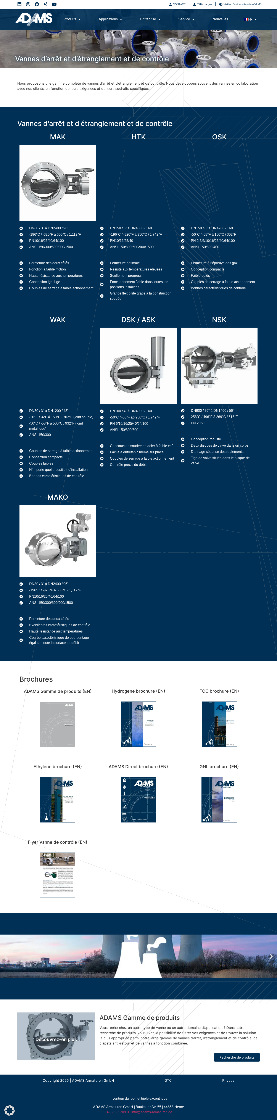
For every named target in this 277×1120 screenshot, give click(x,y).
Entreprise (148, 19)
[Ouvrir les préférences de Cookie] (9, 1114)
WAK (58, 319)
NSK (219, 319)
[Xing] (45, 4)
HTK (138, 137)
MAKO (57, 497)
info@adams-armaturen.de (151, 1112)
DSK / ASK (138, 319)
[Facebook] (36, 4)
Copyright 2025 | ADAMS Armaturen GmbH (78, 1080)
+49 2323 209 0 (117, 1112)
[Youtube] (54, 4)
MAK (58, 137)
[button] (6, 956)
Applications (108, 19)
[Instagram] (28, 4)
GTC (168, 1080)
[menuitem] (250, 19)
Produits (69, 19)
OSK (219, 137)
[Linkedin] (19, 4)
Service (184, 19)
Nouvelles (220, 19)
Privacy (228, 1080)
